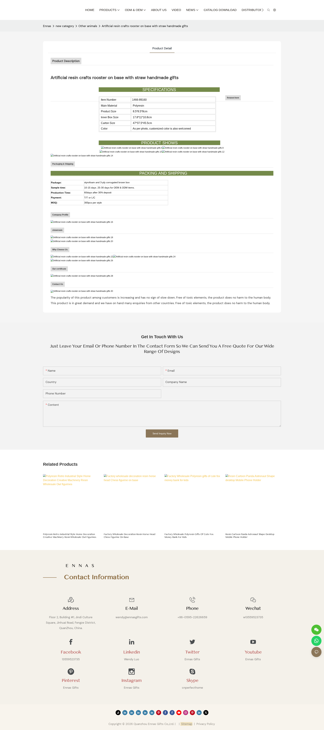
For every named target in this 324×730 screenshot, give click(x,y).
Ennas (47, 26)
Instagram (132, 680)
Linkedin (131, 652)
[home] (82, 291)
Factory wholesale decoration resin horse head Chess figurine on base (129, 536)
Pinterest (71, 680)
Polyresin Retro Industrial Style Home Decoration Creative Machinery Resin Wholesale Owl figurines (69, 536)
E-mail (131, 608)
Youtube (253, 652)
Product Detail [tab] (162, 48)
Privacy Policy (205, 724)
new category (65, 26)
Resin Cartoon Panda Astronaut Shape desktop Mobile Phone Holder (249, 536)
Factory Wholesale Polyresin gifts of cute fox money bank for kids (189, 536)
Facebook (71, 652)
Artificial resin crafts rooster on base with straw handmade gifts (145, 26)
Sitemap (186, 724)
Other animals (87, 26)
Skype (192, 680)
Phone (192, 608)
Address (71, 608)
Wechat (253, 608)
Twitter (192, 652)
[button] (263, 9)
